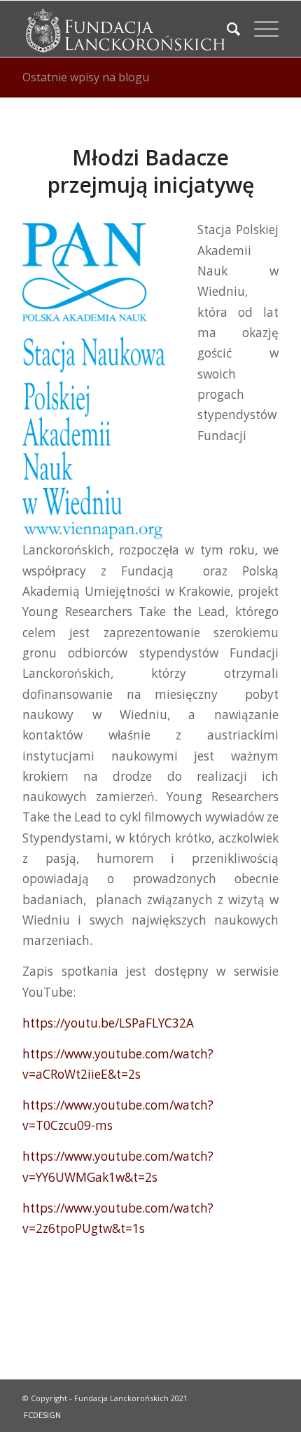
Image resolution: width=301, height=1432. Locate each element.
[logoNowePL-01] (124, 29)
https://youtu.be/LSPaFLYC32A (108, 1023)
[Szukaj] (226, 29)
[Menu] (259, 29)
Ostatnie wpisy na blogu (85, 77)
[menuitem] (226, 29)
